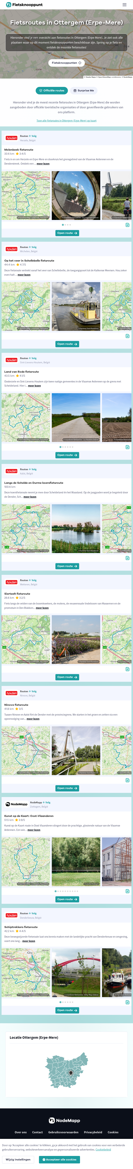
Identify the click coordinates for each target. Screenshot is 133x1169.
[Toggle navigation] (124, 5)
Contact (37, 1132)
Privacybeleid (93, 1132)
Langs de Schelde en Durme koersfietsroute (33, 483)
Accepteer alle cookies (61, 1160)
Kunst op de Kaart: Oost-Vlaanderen (29, 816)
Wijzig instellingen (18, 1160)
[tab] (63, 225)
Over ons (21, 1132)
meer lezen (43, 163)
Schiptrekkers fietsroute (21, 927)
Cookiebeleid (103, 1149)
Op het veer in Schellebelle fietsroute (29, 261)
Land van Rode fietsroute (21, 372)
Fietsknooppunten (64, 63)
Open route (65, 233)
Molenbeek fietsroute (18, 150)
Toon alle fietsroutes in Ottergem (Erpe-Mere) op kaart (66, 120)
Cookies (113, 1132)
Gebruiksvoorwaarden (63, 1132)
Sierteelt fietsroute (17, 594)
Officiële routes (53, 90)
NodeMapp (127, 77)
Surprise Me (86, 90)
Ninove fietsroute (16, 705)
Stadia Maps (91, 77)
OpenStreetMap (104, 77)
